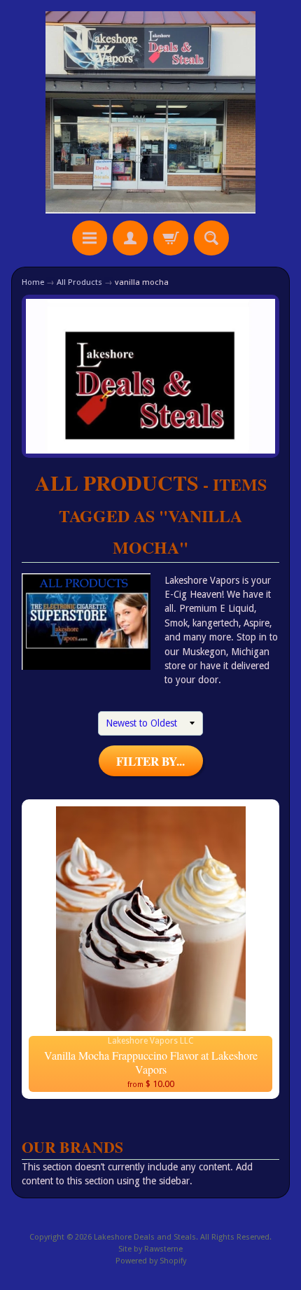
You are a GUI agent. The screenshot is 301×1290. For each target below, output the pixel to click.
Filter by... (150, 761)
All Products (79, 282)
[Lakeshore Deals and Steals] (150, 112)
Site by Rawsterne (150, 1249)
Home (33, 282)
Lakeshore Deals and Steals (145, 1237)
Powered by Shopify (150, 1261)
